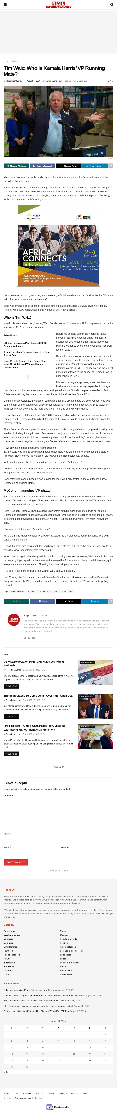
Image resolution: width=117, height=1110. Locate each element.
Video (63, 966)
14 (90, 1047)
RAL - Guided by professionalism (28, 1098)
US (56, 592)
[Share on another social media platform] (110, 166)
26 (58, 1060)
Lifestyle (8, 970)
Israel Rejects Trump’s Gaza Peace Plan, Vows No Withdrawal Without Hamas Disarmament (25, 364)
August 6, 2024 (33, 81)
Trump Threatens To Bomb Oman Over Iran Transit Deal (38, 695)
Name (8, 833)
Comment (10, 795)
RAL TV (74, 1093)
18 (43, 1054)
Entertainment (11, 947)
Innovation (9, 962)
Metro (7, 974)
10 (27, 1047)
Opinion (64, 935)
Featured (15, 61)
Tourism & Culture (69, 962)
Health (7, 958)
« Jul (6, 1072)
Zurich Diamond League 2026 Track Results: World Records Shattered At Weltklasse (44, 995)
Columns (8, 943)
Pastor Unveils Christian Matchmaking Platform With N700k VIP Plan (36, 1011)
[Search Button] (111, 4)
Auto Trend (9, 931)
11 (43, 1047)
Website (65, 847)
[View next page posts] (30, 377)
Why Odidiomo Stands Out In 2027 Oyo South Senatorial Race (34, 1000)
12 (58, 1047)
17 (27, 1054)
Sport (63, 958)
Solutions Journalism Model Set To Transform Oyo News (31, 990)
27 (74, 1060)
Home (6, 61)
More (85, 1093)
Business (8, 939)
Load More (58, 767)
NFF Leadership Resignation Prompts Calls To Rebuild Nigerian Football (38, 1006)
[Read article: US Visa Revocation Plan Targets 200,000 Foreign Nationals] (95, 672)
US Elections (66, 592)
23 (12, 1060)
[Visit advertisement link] (58, 245)
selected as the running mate (62, 177)
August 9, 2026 (31, 734)
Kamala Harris (17, 592)
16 (12, 1054)
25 (43, 1060)
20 (74, 1054)
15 (105, 1047)
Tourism (50, 1093)
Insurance (9, 966)
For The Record (12, 955)
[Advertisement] (58, 32)
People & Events (68, 939)
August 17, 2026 (32, 700)
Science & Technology (71, 951)
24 (27, 1060)
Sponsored (65, 955)
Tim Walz (31, 592)
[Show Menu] (5, 4)
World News (57, 81)
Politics (64, 943)
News (63, 931)
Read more (12, 686)
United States (45, 592)
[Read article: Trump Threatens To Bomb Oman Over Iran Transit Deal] (95, 706)
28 (90, 1060)
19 (58, 1054)
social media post (57, 187)
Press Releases (68, 947)
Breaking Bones (12, 935)
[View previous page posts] (25, 377)
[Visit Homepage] (58, 5)
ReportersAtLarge (14, 81)
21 (90, 1054)
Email (7, 847)
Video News (66, 970)
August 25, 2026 (32, 670)
